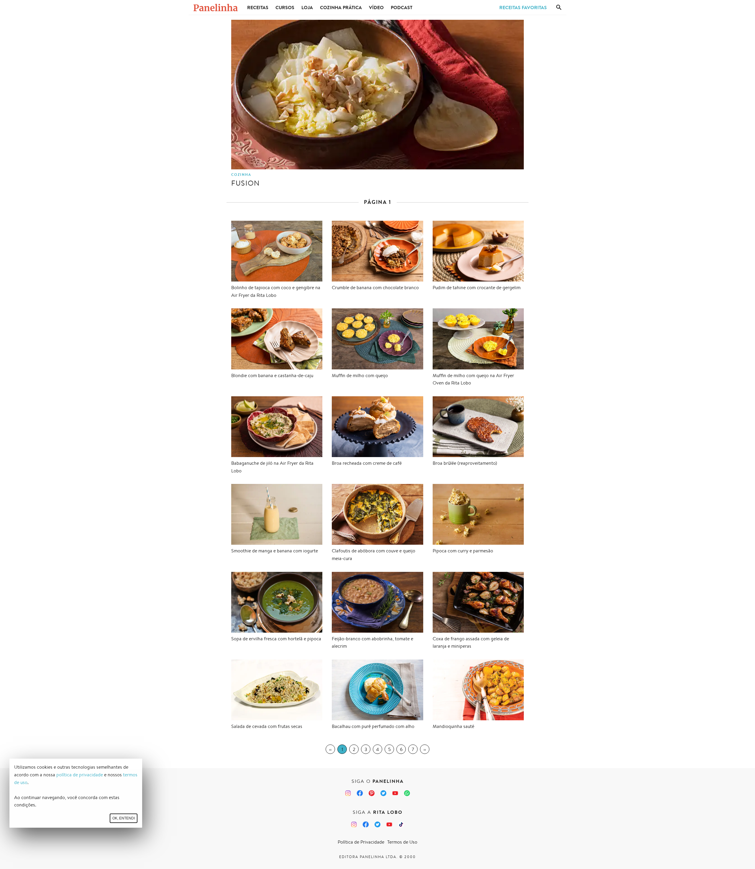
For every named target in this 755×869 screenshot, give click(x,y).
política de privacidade (79, 775)
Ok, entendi (123, 818)
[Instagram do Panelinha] (348, 793)
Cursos (284, 7)
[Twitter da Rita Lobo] (377, 824)
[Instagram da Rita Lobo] (354, 824)
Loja (307, 7)
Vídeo (376, 7)
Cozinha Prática (341, 7)
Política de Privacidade (361, 842)
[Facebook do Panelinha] (360, 793)
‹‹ (330, 749)
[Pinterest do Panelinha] (372, 793)
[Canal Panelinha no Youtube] (395, 793)
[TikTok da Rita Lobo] (401, 824)
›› (425, 749)
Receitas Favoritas (523, 7)
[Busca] (559, 7)
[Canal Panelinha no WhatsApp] (407, 793)
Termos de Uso (402, 842)
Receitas (257, 7)
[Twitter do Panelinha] (383, 793)
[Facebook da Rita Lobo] (366, 824)
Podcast (401, 7)
